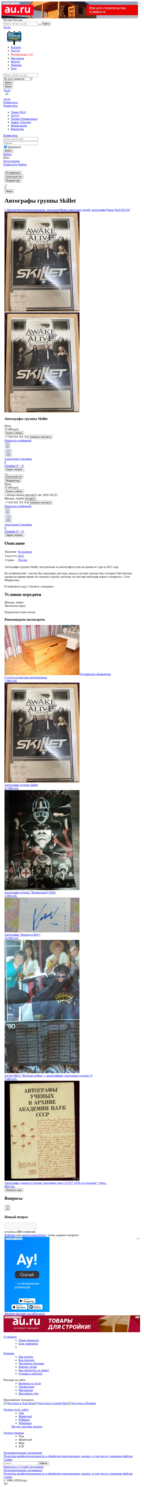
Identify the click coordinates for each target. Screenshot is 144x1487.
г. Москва (10, 209)
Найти (8, 82)
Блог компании (28, 1343)
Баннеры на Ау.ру (30, 1383)
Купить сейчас (14, 433)
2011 (21, 555)
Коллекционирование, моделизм (38, 209)
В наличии (25, 551)
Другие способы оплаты (26, 1426)
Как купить (26, 1356)
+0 (16, 465)
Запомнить (14, 147)
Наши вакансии (29, 1340)
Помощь (9, 1353)
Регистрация (11, 161)
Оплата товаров (14, 1432)
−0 (21, 465)
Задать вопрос (14, 469)
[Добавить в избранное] (6, 474)
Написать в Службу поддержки (24, 1466)
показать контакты (40, 436)
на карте (30, 498)
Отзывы (9, 465)
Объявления (26, 1386)
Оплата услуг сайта (16, 1409)
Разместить (10, 102)
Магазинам (26, 1390)
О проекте (10, 1336)
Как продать (26, 1360)
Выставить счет (29, 1393)
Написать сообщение (18, 440)
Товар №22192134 (117, 209)
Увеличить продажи (31, 1363)
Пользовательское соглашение (23, 1452)
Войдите (10, 1235)
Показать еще (14, 1190)
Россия (22, 560)
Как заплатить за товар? (34, 1370)
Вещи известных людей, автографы (83, 209)
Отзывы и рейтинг (31, 1373)
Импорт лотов (28, 1366)
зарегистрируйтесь (34, 1235)
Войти (7, 154)
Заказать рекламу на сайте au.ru (24, 1313)
